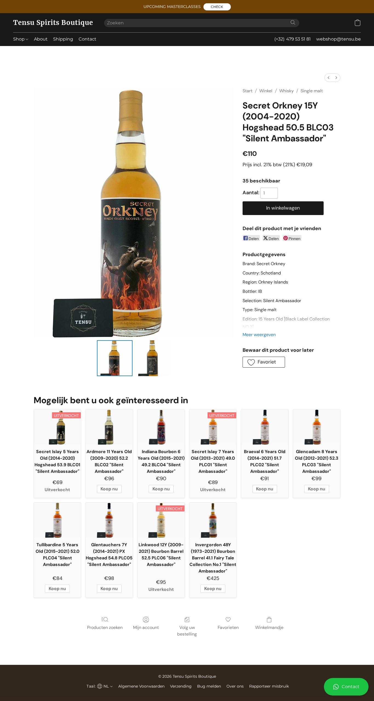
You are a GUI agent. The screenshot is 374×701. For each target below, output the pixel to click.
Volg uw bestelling (187, 631)
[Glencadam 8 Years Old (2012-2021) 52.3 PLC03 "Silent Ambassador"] (316, 427)
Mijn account (146, 627)
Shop (19, 39)
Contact (87, 39)
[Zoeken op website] (293, 22)
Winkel (265, 91)
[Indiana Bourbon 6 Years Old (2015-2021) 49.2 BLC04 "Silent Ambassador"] (161, 427)
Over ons (235, 686)
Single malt (312, 91)
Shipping (63, 39)
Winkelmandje (269, 627)
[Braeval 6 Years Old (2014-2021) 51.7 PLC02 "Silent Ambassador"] (264, 427)
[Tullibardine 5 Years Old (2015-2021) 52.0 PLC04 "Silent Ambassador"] (57, 520)
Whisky (286, 91)
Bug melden (209, 686)
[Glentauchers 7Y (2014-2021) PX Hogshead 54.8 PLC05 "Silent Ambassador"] (109, 520)
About (41, 39)
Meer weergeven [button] (259, 334)
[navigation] (335, 23)
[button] (217, 6)
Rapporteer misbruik (269, 686)
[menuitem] (328, 78)
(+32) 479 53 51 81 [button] (292, 39)
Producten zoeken (105, 627)
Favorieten (228, 627)
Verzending (181, 686)
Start (247, 91)
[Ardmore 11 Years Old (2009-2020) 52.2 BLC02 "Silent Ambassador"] (109, 427)
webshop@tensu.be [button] (338, 39)
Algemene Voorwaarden (141, 686)
